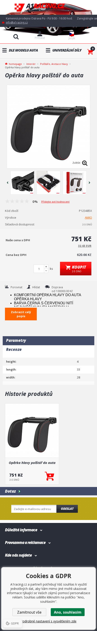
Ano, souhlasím (67, 612)
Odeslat (67, 509)
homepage (15, 63)
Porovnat (16, 287)
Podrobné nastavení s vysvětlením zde (48, 621)
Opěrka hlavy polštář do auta (32, 462)
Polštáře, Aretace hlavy (54, 64)
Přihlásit (40, 38)
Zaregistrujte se (87, 18)
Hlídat (36, 287)
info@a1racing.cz (17, 22)
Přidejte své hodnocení (55, 201)
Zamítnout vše (29, 612)
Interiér (31, 64)
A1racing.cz (48, 7)
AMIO (88, 217)
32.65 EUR (84, 246)
